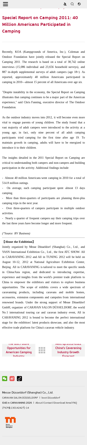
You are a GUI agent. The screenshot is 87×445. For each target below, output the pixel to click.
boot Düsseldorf (51, 397)
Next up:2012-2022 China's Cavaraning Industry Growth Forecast (68, 350)
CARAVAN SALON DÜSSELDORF (20, 397)
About (38, 402)
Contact (48, 402)
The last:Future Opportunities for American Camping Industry (19, 350)
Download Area (62, 402)
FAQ (74, 402)
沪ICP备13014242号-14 (15, 407)
